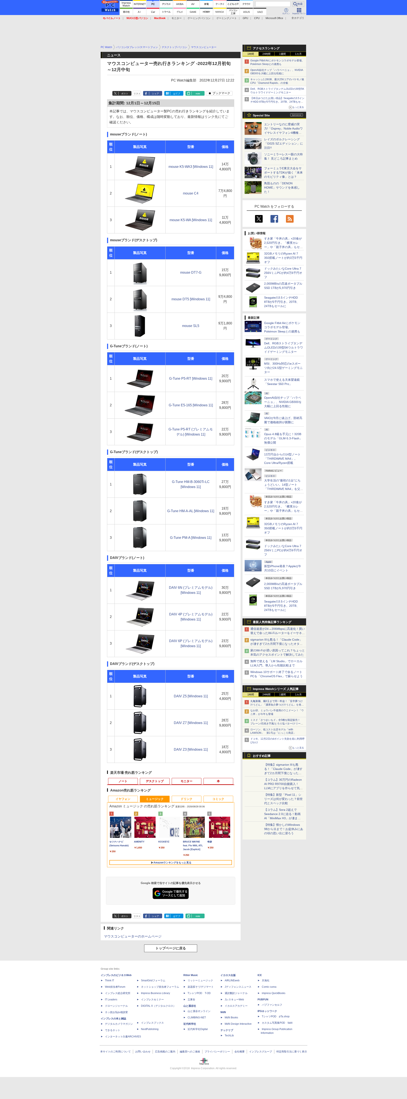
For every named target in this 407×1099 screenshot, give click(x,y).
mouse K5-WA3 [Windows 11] (191, 166)
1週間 (282, 53)
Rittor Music (190, 975)
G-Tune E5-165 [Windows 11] (191, 405)
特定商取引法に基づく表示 (291, 1051)
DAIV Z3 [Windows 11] (191, 749)
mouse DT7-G (190, 272)
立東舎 (191, 999)
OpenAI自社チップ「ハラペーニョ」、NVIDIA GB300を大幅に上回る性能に (283, 402)
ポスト (124, 93)
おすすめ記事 (262, 755)
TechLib (229, 1035)
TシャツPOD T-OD (199, 993)
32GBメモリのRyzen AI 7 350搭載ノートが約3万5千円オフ (283, 258)
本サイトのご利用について (115, 1051)
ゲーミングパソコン (199, 18)
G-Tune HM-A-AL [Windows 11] (190, 511)
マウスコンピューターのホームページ (133, 936)
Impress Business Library (155, 993)
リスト (137, 93)
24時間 (266, 53)
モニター (176, 18)
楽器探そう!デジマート (201, 986)
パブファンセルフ (272, 1004)
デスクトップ (155, 781)
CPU (257, 18)
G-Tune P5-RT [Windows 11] (190, 378)
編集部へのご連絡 (190, 1051)
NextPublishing (150, 1029)
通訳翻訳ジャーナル (236, 993)
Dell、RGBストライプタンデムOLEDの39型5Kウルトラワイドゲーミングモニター (283, 347)
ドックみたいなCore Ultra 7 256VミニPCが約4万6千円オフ (283, 273)
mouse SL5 (190, 326)
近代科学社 (189, 1023)
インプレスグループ (260, 1051)
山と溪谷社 (189, 1005)
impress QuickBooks (273, 993)
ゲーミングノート (226, 18)
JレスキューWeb (234, 999)
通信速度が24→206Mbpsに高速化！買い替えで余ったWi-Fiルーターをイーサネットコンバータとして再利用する (277, 633)
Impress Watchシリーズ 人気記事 (276, 689)
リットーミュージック (200, 980)
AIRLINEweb (232, 980)
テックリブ (226, 1030)
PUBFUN (263, 999)
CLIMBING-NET (197, 1017)
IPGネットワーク (267, 1011)
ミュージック (155, 799)
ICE (260, 975)
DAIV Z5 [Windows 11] (191, 696)
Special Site (261, 115)
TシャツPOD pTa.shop (276, 1016)
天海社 (265, 980)
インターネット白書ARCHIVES (123, 1036)
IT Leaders (111, 999)
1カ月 (298, 53)
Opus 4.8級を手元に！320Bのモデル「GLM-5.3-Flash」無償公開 (283, 438)
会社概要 (239, 1051)
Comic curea (269, 986)
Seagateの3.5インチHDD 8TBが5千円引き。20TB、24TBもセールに (281, 302)
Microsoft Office (274, 18)
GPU (245, 18)
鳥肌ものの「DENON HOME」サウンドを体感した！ (282, 187)
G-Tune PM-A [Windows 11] (190, 537)
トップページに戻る (170, 948)
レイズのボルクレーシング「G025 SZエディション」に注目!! (283, 143)
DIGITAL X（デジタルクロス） (158, 1005)
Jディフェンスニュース (238, 986)
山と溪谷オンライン (199, 1011)
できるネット (112, 1030)
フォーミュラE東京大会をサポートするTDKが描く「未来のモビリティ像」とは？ (283, 172)
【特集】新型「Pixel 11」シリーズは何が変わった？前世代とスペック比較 (283, 799)
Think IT (109, 980)
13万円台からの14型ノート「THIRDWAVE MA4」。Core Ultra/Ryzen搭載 (282, 459)
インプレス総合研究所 (117, 993)
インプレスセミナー (152, 999)
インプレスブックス (152, 1022)
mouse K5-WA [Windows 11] (191, 220)
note (198, 93)
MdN (223, 1012)
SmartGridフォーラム (153, 980)
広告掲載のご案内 (165, 1051)
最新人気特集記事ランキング (272, 622)
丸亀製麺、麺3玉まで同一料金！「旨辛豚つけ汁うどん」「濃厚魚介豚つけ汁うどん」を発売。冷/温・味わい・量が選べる (276, 705)
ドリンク (186, 799)
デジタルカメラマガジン (119, 1023)
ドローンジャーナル (116, 1005)
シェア (155, 93)
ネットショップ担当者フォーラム (160, 986)
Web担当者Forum (115, 986)
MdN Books (231, 1017)
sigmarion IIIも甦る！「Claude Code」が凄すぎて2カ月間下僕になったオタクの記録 (276, 644)
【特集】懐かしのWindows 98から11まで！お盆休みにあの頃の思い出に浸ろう (283, 829)
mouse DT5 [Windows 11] (190, 299)
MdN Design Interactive (238, 1023)
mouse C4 (190, 193)
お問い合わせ (143, 1051)
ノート (122, 781)
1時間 (250, 53)
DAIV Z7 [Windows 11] (191, 723)
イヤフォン (123, 799)
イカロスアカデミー (236, 1005)
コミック (218, 799)
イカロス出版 (228, 975)
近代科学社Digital (198, 1029)
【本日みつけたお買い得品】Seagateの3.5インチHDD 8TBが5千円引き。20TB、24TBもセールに (277, 102)
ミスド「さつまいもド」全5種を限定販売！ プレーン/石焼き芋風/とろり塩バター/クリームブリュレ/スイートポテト (276, 723)
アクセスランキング (266, 48)
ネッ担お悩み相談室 (116, 1012)
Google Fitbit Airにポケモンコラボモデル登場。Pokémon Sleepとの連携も (282, 327)
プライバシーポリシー (217, 1051)
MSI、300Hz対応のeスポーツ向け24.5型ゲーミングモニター (283, 368)
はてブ (176, 93)
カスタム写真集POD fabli (277, 1022)
